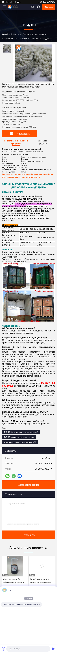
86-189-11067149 (47, 2)
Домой (5, 34)
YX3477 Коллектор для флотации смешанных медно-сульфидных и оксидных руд (41, 581)
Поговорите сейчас (28, 484)
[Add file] (3, 649)
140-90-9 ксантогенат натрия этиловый (21, 432)
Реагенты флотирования (33, 34)
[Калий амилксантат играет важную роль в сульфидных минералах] (15, 566)
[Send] (53, 649)
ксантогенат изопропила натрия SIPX (20, 442)
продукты (15, 34)
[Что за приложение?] (13, 476)
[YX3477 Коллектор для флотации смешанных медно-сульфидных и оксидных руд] (42, 566)
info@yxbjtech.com (13, 2)
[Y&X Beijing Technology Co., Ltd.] (13, 7)
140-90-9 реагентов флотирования (19, 437)
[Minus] (53, 590)
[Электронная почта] (19, 476)
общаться (48, 7)
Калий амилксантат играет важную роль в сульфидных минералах (15, 581)
